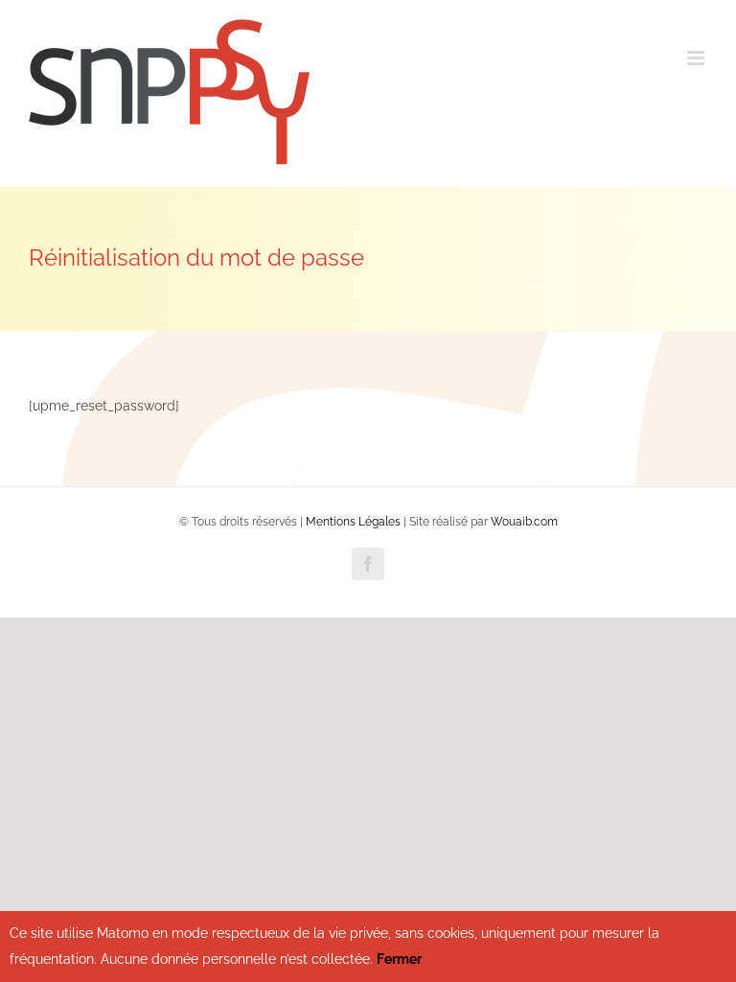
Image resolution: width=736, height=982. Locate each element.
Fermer (399, 959)
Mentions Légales (353, 521)
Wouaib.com (524, 521)
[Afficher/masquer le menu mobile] (697, 58)
